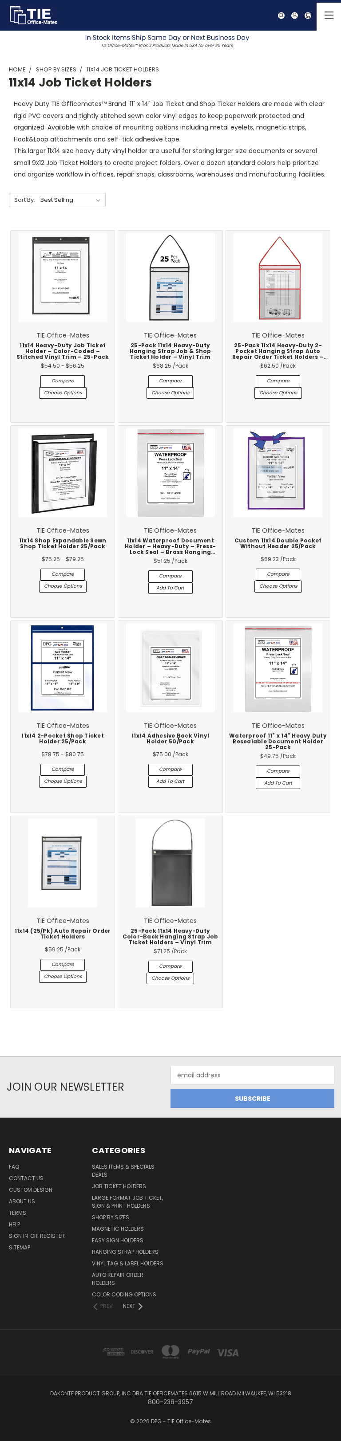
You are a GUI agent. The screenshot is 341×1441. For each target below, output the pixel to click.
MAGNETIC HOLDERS (118, 1229)
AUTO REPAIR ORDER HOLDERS (117, 1279)
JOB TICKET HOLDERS (119, 1186)
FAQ (14, 1166)
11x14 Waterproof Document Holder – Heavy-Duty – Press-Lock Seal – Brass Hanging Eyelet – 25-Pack (170, 549)
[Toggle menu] (329, 17)
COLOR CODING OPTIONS (124, 1294)
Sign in (19, 1236)
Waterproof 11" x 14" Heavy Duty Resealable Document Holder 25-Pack (278, 741)
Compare (63, 380)
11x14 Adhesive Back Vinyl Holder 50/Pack (170, 738)
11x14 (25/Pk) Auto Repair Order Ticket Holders (63, 933)
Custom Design (30, 1190)
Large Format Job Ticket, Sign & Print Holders (127, 1201)
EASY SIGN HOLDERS (117, 1240)
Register (52, 1236)
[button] (171, 40)
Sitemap (19, 1247)
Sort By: (24, 200)
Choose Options (63, 392)
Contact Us (26, 1178)
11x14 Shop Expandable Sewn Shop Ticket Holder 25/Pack (63, 543)
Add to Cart (170, 588)
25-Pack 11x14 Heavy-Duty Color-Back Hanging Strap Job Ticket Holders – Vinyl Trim (170, 936)
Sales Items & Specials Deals (123, 1170)
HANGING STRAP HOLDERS (125, 1252)
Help (14, 1224)
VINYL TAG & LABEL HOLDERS (127, 1263)
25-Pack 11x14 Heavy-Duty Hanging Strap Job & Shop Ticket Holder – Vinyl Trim (170, 351)
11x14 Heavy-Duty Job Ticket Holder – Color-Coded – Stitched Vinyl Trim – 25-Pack (62, 351)
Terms (17, 1213)
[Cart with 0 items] (312, 16)
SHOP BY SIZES (110, 1217)
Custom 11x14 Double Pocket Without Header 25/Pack (278, 543)
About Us (22, 1201)
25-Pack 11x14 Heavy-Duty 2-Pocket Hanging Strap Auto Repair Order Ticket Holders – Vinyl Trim (278, 354)
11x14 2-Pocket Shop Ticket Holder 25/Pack (62, 738)
